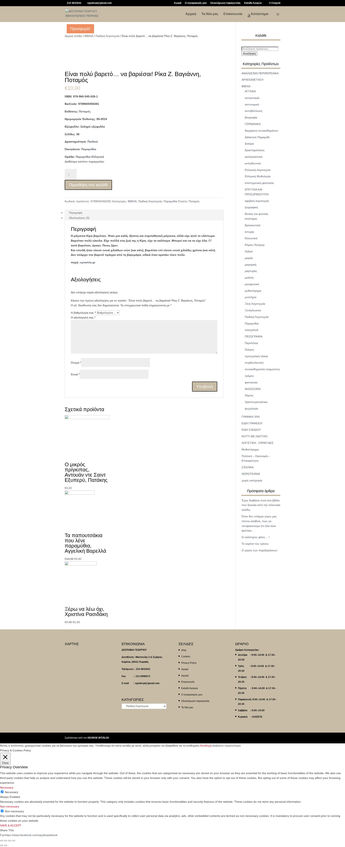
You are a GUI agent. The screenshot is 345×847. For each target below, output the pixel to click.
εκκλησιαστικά (253, 156)
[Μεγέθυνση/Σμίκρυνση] (13, 840)
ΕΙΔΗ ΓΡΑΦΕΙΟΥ (252, 423)
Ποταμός (85, 111)
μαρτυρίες (251, 271)
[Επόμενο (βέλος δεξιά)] (5, 845)
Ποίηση (249, 349)
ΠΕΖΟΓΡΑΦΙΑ (253, 336)
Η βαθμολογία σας (83, 312)
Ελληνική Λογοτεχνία (257, 170)
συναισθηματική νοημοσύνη (262, 369)
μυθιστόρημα (253, 290)
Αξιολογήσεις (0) (79, 217)
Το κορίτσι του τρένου (255, 543)
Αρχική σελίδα (73, 36)
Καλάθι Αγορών (253, 3)
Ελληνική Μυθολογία (258, 176)
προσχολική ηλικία (256, 356)
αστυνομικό (252, 104)
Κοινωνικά (251, 238)
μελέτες (249, 277)
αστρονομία (252, 97)
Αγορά (177, 3)
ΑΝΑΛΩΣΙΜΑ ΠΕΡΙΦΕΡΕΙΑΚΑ (260, 73)
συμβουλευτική (254, 362)
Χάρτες (249, 395)
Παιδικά (92, 141)
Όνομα (76, 362)
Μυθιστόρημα (250, 449)
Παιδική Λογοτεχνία (107, 36)
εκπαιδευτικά (253, 163)
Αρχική (190, 14)
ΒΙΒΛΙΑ (88, 36)
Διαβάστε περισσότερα (226, 745)
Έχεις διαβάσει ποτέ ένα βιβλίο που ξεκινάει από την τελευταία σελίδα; (261, 505)
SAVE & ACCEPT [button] (10, 825)
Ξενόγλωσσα (253, 310)
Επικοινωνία (232, 14)
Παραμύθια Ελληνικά (90, 156)
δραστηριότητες (255, 150)
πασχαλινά (251, 329)
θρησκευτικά (252, 225)
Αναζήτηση (249, 53)
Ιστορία (249, 231)
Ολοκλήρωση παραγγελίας (225, 3)
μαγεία (249, 258)
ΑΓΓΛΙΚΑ (250, 91)
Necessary (11, 792)
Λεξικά (249, 251)
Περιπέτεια (251, 343)
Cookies (185, 656)
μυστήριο (250, 297)
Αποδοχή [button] (206, 745)
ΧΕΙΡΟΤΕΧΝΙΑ (251, 473)
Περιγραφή (75, 212)
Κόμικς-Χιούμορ (255, 244)
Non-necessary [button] (9, 806)
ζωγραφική (251, 207)
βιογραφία (251, 117)
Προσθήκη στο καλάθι (88, 185)
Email (75, 374)
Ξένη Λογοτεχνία (255, 303)
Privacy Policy (188, 663)
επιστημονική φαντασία (259, 182)
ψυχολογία (251, 408)
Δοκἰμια (249, 143)
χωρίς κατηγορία (252, 480)
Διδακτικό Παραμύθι (257, 137)
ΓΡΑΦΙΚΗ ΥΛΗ (251, 416)
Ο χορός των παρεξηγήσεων (259, 550)
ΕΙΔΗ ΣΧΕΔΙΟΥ (251, 429)
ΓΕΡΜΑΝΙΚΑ (253, 124)
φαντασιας (251, 382)
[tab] (144, 212)
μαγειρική (250, 264)
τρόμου (249, 375)
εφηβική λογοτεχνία (257, 200)
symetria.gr (87, 262)
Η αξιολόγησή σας (83, 317)
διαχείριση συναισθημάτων (261, 130)
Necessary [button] (6, 787)
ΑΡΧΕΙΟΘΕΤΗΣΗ (252, 79)
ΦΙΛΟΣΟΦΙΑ (253, 389)
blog (183, 650)
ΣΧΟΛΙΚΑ (248, 467)
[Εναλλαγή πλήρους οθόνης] (9, 840)
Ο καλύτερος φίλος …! (256, 537)
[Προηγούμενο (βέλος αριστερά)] (1, 845)
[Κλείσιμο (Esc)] (1, 840)
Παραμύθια (88, 149)
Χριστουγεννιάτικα (256, 402)
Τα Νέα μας (209, 14)
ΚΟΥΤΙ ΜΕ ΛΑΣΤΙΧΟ (255, 436)
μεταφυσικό (252, 284)
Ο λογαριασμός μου (196, 3)
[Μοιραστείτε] (5, 840)
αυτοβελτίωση (253, 110)
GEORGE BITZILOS (98, 737)
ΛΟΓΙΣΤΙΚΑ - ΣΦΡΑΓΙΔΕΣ (258, 442)
